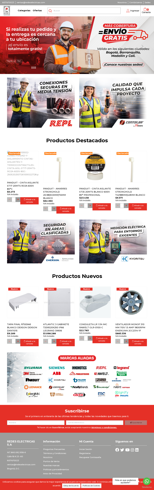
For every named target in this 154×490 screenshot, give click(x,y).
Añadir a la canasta (30, 200)
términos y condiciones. (104, 427)
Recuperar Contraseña (90, 457)
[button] (132, 10)
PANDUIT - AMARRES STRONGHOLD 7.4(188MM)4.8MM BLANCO (130, 191)
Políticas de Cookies (91, 486)
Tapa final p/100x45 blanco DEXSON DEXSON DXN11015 (22, 327)
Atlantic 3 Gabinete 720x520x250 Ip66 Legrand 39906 (56, 327)
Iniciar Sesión (85, 449)
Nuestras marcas (51, 465)
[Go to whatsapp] (147, 481)
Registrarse (85, 453)
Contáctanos (135, 2)
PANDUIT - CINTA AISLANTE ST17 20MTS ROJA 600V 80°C (23, 185)
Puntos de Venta (51, 461)
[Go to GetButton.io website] (147, 487)
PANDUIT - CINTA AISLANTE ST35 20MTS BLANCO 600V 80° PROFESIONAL (95, 191)
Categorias (24, 10)
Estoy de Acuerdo (71, 486)
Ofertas (37, 10)
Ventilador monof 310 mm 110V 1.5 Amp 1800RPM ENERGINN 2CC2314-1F (130, 327)
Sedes (148, 2)
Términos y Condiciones (54, 453)
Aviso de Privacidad (52, 473)
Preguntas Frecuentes (54, 449)
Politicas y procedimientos (56, 469)
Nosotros (122, 2)
